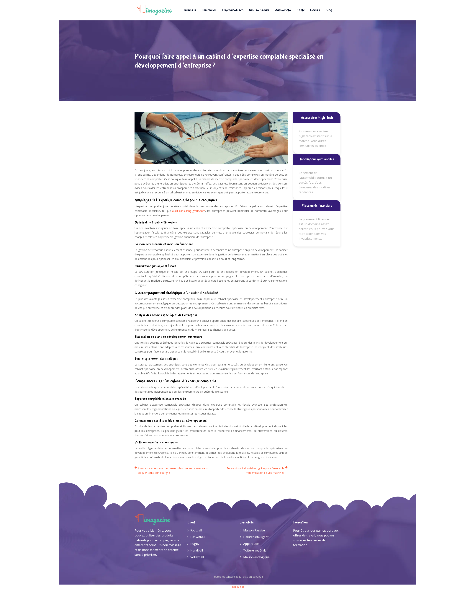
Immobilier (209, 10)
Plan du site (238, 586)
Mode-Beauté (259, 10)
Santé (301, 10)
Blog (328, 10)
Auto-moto (283, 10)
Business (190, 10)
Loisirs (315, 10)
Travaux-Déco (232, 10)
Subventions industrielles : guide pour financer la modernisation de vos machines (255, 470)
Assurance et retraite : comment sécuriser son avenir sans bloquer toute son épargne (173, 470)
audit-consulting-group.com (188, 211)
